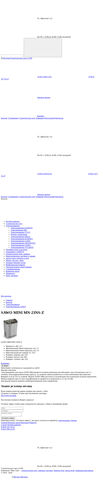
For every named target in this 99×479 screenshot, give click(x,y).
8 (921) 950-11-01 (8, 429)
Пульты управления (19, 234)
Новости (32, 423)
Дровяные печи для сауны (16, 250)
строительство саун (29, 470)
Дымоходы (10, 273)
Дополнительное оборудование (19, 267)
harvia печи (69, 470)
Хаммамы (40, 118)
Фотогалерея (49, 118)
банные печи (59, 470)
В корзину (5, 363)
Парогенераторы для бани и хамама (20, 256)
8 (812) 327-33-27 (8, 427)
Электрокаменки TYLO (20, 232)
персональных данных (67, 420)
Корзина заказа (14, 423)
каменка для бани (45, 470)
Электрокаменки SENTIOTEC (23, 243)
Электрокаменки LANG (21, 241)
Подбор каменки (13, 221)
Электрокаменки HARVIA (22, 228)
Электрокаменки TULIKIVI (22, 247)
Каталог (4, 118)
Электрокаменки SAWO (21, 245)
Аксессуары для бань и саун (17, 258)
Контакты (59, 118)
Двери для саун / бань (15, 260)
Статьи (4, 425)
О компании (13, 118)
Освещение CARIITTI (15, 252)
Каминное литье (12, 271)
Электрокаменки (13, 226)
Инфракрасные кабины (15, 265)
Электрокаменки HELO (20, 237)
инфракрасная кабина (84, 470)
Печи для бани (12, 276)
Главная (9, 300)
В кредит (5, 366)
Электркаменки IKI (19, 230)
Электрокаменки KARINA (22, 239)
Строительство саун (27, 118)
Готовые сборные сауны (16, 263)
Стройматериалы (13, 269)
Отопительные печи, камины (18, 254)
